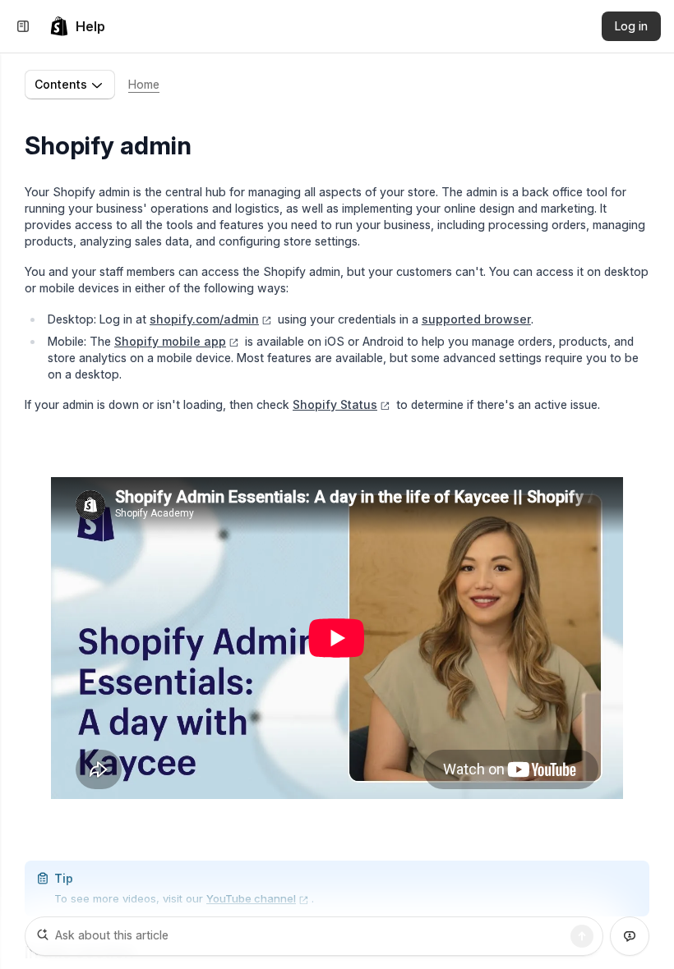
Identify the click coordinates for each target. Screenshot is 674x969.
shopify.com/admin (204, 319)
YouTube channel (251, 898)
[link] (77, 26)
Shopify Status (335, 404)
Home (143, 84)
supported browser (476, 319)
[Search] (581, 936)
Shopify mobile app (170, 341)
